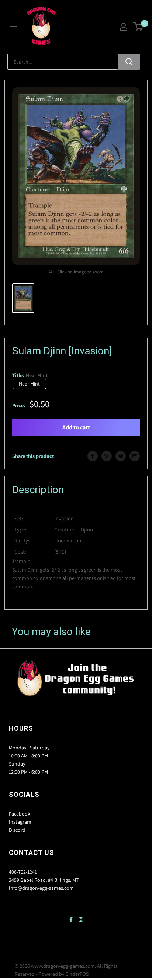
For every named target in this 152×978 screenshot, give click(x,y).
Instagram (20, 821)
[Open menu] (13, 26)
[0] (138, 26)
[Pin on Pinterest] (106, 456)
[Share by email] (134, 456)
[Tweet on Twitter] (120, 456)
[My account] (123, 27)
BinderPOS (77, 974)
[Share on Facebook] (92, 456)
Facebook (19, 813)
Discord (17, 830)
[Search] (129, 62)
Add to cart (76, 427)
